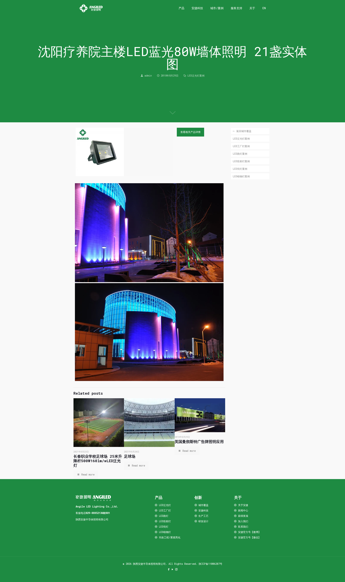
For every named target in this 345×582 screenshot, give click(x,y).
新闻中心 (243, 510)
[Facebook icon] (168, 569)
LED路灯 (163, 516)
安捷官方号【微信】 (249, 537)
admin (148, 75)
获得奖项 (243, 516)
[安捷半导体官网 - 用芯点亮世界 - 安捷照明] (91, 8)
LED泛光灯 (165, 505)
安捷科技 (203, 510)
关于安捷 (243, 505)
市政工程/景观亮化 (169, 537)
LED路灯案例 (240, 153)
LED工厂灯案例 (241, 146)
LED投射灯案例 (241, 161)
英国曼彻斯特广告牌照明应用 (199, 441)
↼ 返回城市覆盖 (242, 131)
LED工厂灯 (165, 510)
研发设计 (203, 521)
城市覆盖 (203, 505)
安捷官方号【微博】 (249, 532)
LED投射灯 (165, 521)
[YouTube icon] (172, 569)
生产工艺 (203, 516)
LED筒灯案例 (240, 168)
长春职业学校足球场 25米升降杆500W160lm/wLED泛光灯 (97, 461)
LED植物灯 (165, 532)
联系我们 (243, 526)
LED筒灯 (163, 526)
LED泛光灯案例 (195, 75)
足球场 (129, 456)
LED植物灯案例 (241, 176)
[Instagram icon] (176, 569)
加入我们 (243, 521)
